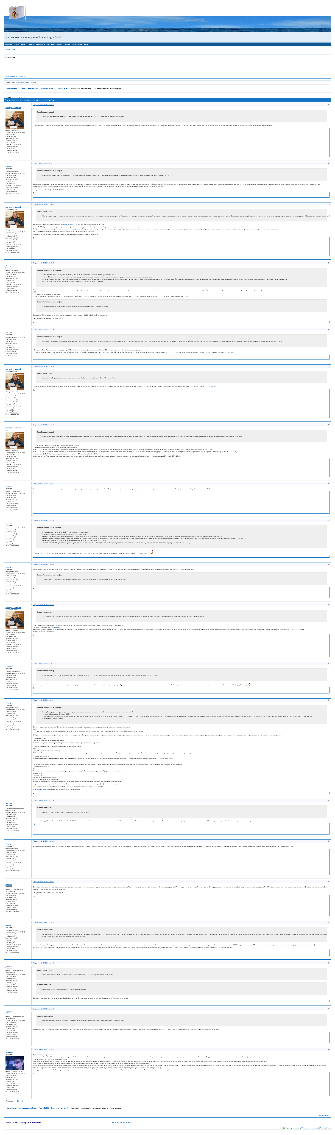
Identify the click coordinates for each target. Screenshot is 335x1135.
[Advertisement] (51, 10)
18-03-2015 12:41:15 (47, 520)
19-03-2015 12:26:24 (47, 882)
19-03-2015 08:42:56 (47, 800)
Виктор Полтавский (13, 108)
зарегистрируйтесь (31, 82)
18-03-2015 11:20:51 (47, 204)
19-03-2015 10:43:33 (47, 841)
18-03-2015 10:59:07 (47, 163)
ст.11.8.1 (42, 789)
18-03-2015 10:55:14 (47, 105)
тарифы (221, 125)
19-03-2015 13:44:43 (47, 1009)
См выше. (213, 386)
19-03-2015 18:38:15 (47, 1049)
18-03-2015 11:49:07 (47, 263)
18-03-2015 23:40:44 (47, 700)
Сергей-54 (9, 487)
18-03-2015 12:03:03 (47, 366)
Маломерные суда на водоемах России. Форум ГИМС (28, 88)
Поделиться (37, 105)
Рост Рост (9, 332)
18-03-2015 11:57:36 (47, 329)
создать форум (324, 1115)
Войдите (19, 82)
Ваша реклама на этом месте (15, 76)
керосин (8, 803)
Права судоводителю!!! (60, 88)
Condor (8, 166)
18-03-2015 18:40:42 (47, 663)
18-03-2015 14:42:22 (47, 564)
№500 (58, 627)
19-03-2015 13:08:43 (47, 922)
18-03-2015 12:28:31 (47, 483)
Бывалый (9, 1052)
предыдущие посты (67, 224)
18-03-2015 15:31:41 (47, 605)
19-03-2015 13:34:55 (47, 963)
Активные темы (10, 49)
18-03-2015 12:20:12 (47, 425)
